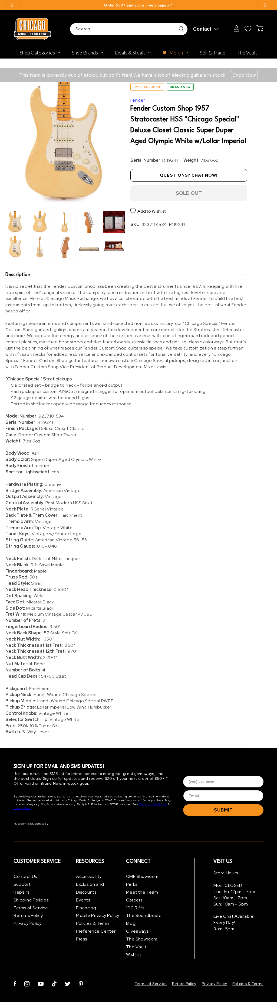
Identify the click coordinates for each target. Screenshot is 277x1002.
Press (81, 939)
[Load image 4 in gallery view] (40, 247)
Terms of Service (31, 908)
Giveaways (137, 931)
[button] (126, 274)
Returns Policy (28, 915)
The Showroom (141, 939)
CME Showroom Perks (142, 880)
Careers (134, 900)
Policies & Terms (93, 923)
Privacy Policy (22, 808)
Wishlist (133, 954)
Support (22, 884)
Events (83, 900)
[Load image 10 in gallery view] (114, 247)
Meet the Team (142, 892)
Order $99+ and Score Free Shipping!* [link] (138, 5)
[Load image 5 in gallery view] (64, 222)
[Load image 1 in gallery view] (15, 222)
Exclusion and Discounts (90, 888)
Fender (137, 100)
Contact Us (25, 876)
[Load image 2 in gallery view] (15, 247)
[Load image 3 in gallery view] (40, 222)
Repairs (21, 892)
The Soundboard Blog (143, 919)
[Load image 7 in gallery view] (89, 222)
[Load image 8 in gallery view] (89, 247)
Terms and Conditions (153, 804)
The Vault (136, 947)
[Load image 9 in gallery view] (114, 222)
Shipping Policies (31, 900)
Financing (86, 908)
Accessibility (89, 876)
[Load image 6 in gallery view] (64, 247)
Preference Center (96, 931)
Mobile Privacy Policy (97, 915)
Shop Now (244, 75)
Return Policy (184, 983)
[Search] (181, 29)
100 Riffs (135, 908)
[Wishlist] (248, 28)
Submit (223, 810)
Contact (202, 29)
